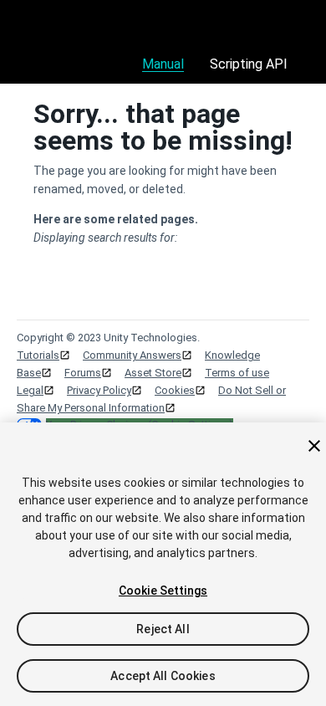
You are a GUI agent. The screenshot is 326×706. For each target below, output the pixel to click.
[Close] (314, 445)
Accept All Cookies (163, 676)
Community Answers (132, 355)
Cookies (175, 390)
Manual (163, 64)
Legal (30, 390)
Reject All (162, 629)
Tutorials (38, 355)
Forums (82, 372)
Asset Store (153, 372)
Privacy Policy (99, 390)
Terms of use (237, 372)
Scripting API (249, 64)
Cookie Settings (163, 590)
